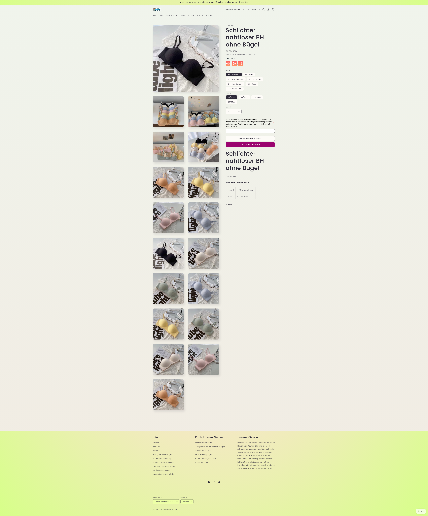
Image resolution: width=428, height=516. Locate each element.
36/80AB (257, 97)
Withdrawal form (202, 462)
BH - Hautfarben (235, 84)
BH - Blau (249, 74)
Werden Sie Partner (203, 450)
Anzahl (228, 107)
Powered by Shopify (172, 509)
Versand (229, 54)
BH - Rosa (252, 84)
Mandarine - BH (234, 89)
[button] (263, 9)
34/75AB (244, 97)
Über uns (156, 447)
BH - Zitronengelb (235, 79)
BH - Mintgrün (255, 79)
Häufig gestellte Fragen (162, 454)
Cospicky (162, 509)
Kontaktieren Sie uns (203, 443)
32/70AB (231, 97)
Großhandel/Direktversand (164, 462)
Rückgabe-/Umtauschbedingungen (210, 447)
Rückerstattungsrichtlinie (163, 474)
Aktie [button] (230, 204)
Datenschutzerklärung (162, 458)
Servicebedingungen (161, 470)
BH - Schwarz (233, 74)
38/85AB (231, 102)
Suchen (156, 443)
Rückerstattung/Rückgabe (164, 466)
